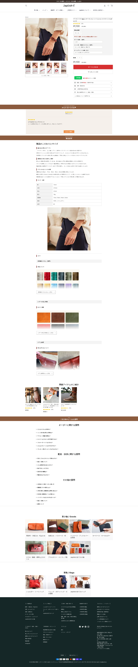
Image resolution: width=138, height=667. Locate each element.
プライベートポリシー (48, 632)
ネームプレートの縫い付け (81, 50)
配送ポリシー (46, 639)
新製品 (62, 609)
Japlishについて (84, 10)
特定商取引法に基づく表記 (49, 629)
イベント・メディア (65, 632)
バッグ (44, 10)
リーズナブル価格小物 (66, 614)
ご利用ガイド (71, 10)
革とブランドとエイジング (31, 633)
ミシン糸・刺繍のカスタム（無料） (84, 45)
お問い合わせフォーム (102, 616)
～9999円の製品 (83, 609)
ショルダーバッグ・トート (49, 606)
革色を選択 (77, 30)
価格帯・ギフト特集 (57, 10)
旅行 (62, 629)
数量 (74, 57)
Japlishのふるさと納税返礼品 (68, 620)
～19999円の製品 (83, 611)
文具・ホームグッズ (29, 609)
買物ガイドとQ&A (101, 614)
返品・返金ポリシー (47, 634)
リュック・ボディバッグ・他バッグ (51, 610)
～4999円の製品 (83, 606)
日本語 (62, 655)
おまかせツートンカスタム (103, 609)
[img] (31, 119)
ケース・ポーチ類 (29, 614)
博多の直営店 (28, 638)
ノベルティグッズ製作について (104, 621)
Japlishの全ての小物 (30, 619)
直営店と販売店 (98, 10)
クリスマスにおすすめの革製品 (68, 606)
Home (26, 17)
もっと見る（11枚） (46, 75)
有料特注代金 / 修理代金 (102, 611)
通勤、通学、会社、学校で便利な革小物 (69, 617)
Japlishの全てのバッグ (48, 613)
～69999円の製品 (83, 614)
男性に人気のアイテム (66, 611)
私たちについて (28, 631)
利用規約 (45, 642)
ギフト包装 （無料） (79, 39)
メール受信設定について (102, 619)
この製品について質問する (81, 96)
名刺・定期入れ (28, 611)
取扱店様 (27, 641)
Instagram (27, 643)
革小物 (36, 10)
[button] (76, 23)
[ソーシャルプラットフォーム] (80, 627)
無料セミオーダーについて (103, 606)
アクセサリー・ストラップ (31, 616)
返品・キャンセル (47, 637)
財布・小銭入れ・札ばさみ (31, 606)
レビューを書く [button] (69, 131)
